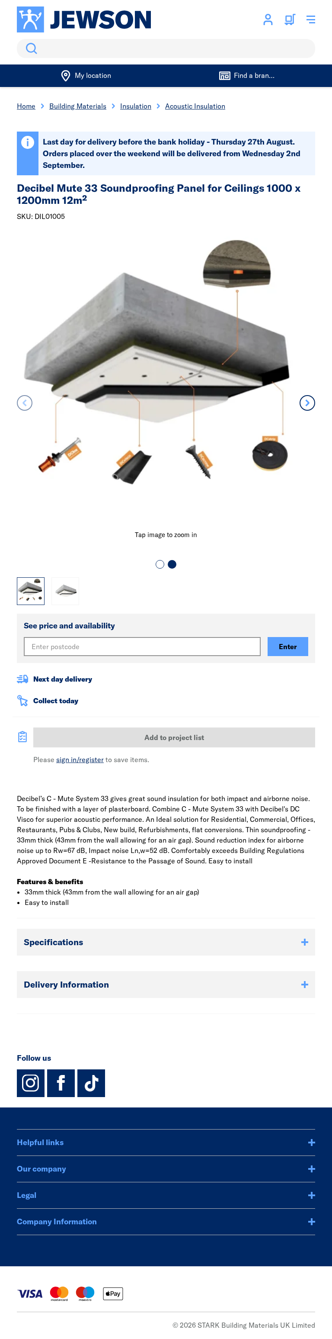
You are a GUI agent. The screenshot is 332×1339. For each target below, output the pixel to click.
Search (30, 48)
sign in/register (80, 759)
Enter (288, 646)
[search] (166, 48)
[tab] (160, 564)
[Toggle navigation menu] (310, 19)
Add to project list (174, 737)
